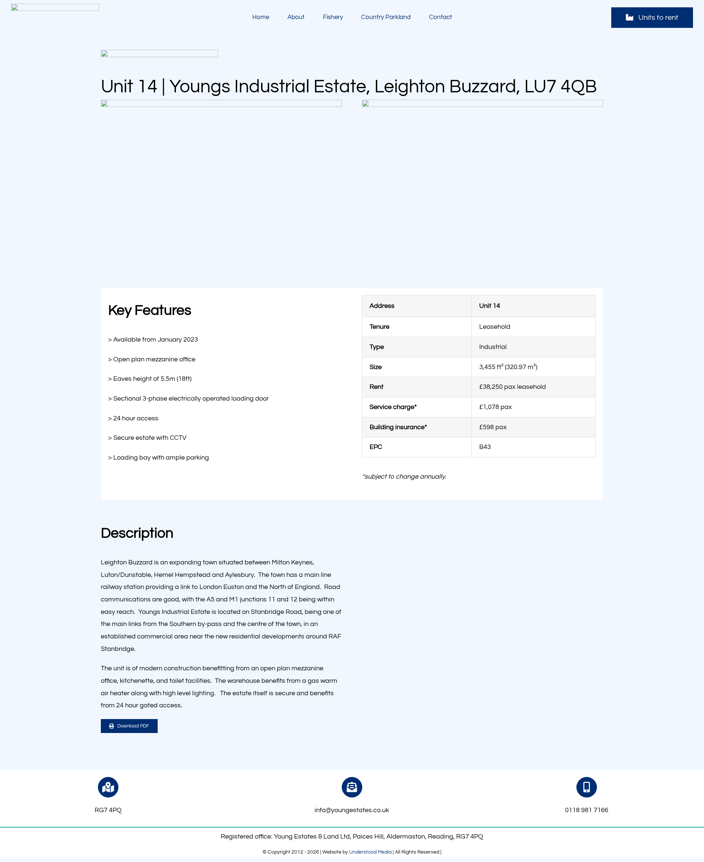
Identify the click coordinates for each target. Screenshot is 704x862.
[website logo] (55, 6)
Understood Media (370, 852)
